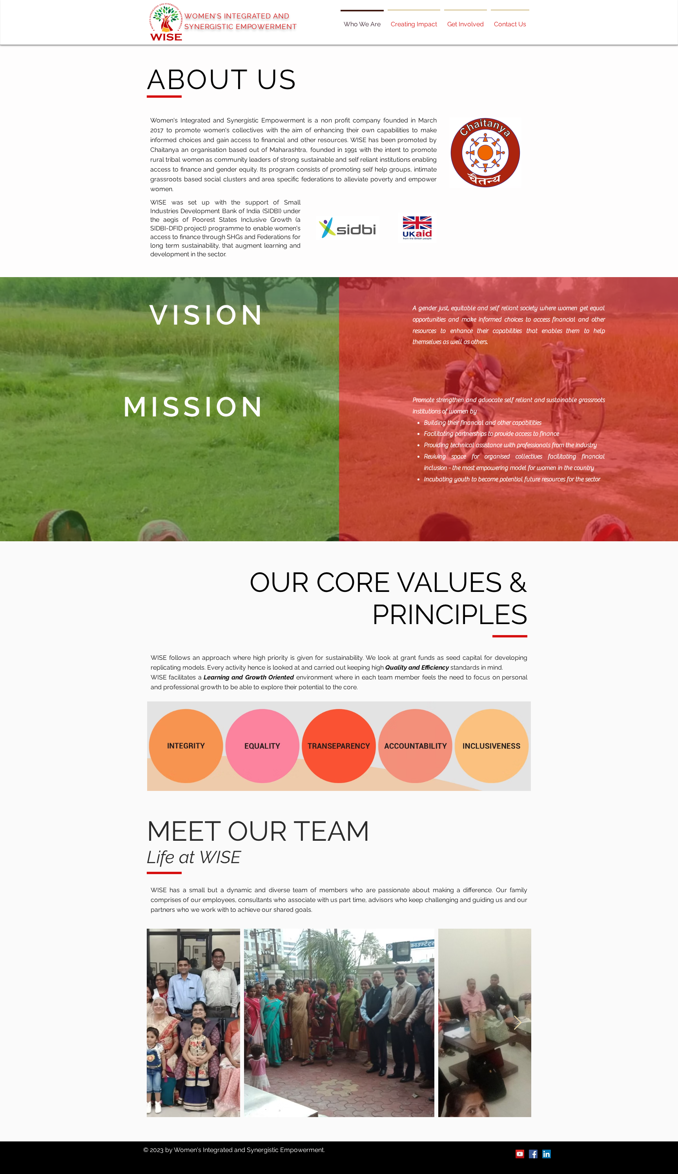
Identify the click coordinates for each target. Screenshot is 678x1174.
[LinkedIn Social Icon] (546, 1154)
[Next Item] (517, 1023)
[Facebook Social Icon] (533, 1154)
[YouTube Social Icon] (520, 1154)
